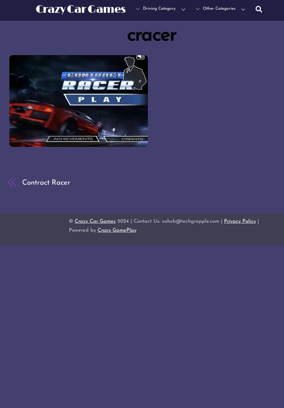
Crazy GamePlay (117, 230)
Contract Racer (46, 182)
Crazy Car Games (95, 221)
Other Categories (219, 9)
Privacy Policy (240, 221)
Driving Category (159, 9)
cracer (152, 35)
